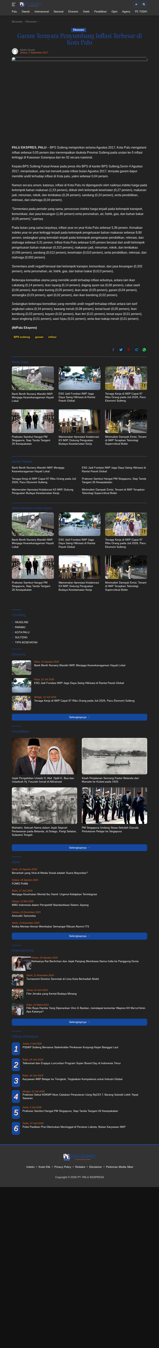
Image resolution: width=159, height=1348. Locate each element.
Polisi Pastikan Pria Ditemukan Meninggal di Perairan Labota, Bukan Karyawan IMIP (73, 1126)
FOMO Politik (20, 883)
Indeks (30, 1166)
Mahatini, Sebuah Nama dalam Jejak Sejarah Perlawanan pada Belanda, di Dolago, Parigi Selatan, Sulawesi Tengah (44, 831)
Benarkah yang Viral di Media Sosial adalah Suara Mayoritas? (50, 872)
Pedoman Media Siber (119, 1166)
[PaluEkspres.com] (30, 4)
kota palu (22, 632)
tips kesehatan (26, 642)
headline (21, 622)
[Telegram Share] (136, 350)
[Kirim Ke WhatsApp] (144, 350)
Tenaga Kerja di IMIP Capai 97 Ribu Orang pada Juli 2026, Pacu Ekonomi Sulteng (125, 397)
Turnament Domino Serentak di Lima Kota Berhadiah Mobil (62, 978)
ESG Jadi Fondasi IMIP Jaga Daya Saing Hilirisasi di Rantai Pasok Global (77, 397)
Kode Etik (44, 1166)
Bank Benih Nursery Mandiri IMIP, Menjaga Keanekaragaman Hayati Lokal (33, 397)
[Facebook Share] (113, 350)
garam (39, 336)
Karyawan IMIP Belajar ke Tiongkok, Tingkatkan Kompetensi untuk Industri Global (72, 1079)
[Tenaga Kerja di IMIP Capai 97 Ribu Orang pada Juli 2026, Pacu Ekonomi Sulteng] (126, 378)
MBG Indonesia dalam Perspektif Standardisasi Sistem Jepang (50, 904)
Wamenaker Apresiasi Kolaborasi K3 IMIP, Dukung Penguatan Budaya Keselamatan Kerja (79, 440)
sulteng (21, 637)
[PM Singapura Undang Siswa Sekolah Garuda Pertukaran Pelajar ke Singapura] (114, 805)
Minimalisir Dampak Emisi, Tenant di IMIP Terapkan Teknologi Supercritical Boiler (125, 440)
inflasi (52, 336)
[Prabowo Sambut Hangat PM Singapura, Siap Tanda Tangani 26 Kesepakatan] (33, 421)
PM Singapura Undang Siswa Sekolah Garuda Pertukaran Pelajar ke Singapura (110, 829)
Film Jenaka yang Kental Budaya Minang (51, 993)
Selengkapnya (78, 717)
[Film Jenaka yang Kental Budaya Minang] (17, 994)
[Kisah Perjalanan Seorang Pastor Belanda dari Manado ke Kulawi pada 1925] (114, 756)
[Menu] (14, 4)
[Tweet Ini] (121, 350)
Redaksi (80, 1166)
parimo (20, 627)
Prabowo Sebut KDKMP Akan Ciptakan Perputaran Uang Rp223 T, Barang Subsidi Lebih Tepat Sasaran (80, 1096)
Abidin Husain (27, 50)
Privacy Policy (62, 1166)
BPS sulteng (22, 336)
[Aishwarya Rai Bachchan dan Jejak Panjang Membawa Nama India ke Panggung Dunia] (21, 963)
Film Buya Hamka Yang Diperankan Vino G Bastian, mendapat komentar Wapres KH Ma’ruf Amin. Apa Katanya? (86, 1009)
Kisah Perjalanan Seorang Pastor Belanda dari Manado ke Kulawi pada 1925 (110, 780)
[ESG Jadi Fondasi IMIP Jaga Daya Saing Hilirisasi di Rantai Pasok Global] (80, 378)
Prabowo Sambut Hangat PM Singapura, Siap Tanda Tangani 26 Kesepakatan (31, 440)
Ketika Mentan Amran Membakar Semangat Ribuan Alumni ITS (50, 926)
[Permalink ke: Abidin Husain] (15, 51)
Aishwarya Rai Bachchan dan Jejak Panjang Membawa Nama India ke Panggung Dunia (85, 961)
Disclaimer (95, 1166)
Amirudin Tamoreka (24, 915)
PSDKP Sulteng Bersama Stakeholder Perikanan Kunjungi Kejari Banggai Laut (70, 1047)
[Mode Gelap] (136, 4)
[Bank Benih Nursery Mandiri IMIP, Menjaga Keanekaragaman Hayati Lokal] (33, 378)
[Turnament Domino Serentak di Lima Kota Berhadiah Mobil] (17, 980)
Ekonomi (78, 29)
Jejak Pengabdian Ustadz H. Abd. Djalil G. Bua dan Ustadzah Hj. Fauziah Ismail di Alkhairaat (43, 780)
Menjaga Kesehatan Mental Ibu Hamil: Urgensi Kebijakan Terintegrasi (54, 894)
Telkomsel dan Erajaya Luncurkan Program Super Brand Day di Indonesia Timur (71, 1063)
